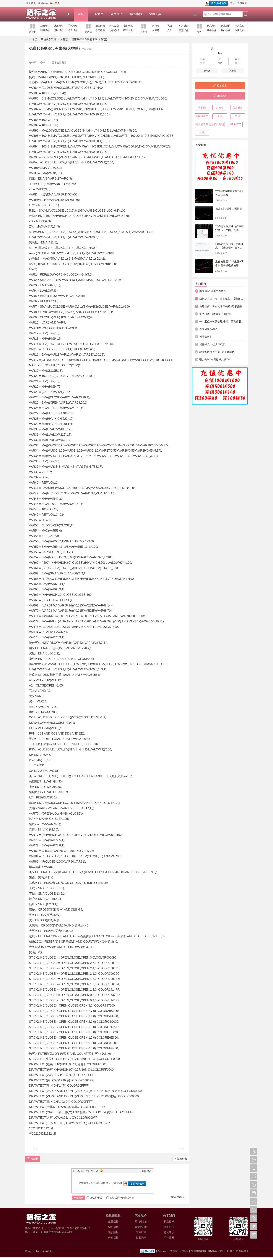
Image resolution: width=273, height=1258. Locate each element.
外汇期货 (114, 25)
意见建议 (225, 25)
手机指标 (72, 25)
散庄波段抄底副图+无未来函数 (217, 351)
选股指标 (59, 25)
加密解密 (100, 25)
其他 (201, 132)
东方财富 (183, 25)
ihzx (220, 53)
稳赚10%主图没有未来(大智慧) (89, 39)
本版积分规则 (177, 1197)
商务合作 (212, 30)
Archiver (163, 1250)
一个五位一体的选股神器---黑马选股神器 (222, 321)
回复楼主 (222, 85)
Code (97, 1171)
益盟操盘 (183, 30)
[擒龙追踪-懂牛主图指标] (204, 213)
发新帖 (34, 1158)
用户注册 (169, 1237)
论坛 (81, 14)
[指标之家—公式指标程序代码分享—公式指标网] (43, 14)
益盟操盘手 (201, 116)
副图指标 (45, 30)
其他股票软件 (48, 39)
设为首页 (31, 3)
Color (78, 1171)
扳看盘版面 (205, 336)
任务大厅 (97, 14)
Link (87, 1171)
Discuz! (44, 1250)
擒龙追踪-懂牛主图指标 (228, 208)
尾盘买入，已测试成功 (212, 344)
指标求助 (128, 25)
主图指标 (45, 25)
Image (83, 1171)
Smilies (101, 1171)
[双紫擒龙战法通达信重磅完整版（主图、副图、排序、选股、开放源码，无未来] (204, 231)
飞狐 (169, 25)
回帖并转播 (96, 1197)
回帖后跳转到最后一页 (122, 1197)
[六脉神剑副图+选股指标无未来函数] (204, 196)
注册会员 (239, 30)
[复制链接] (86, 48)
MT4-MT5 (235, 124)
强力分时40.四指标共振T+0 (215, 359)
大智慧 (155, 30)
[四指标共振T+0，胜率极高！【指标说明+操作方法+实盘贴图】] (204, 249)
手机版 (174, 1250)
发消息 (232, 70)
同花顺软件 (141, 1221)
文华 (169, 30)
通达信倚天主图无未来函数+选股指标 (220, 306)
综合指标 (72, 30)
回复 (35, 1148)
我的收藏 (225, 30)
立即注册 (242, 3)
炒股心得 (114, 30)
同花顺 (155, 25)
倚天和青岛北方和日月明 (209, 124)
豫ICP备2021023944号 (232, 1250)
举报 (181, 1148)
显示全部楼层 (59, 62)
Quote (92, 1171)
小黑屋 (184, 1250)
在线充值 (117, 14)
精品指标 (136, 14)
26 (220, 59)
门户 (68, 14)
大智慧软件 (141, 1226)
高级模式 (146, 1170)
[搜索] (245, 14)
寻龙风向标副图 (208, 329)
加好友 (207, 70)
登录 (232, 3)
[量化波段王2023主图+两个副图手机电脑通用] (204, 266)
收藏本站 (43, 3)
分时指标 (59, 30)
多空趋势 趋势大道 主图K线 (215, 313)
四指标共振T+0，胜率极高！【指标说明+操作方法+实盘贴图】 (229, 247)
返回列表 (182, 1158)
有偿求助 (128, 30)
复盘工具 (155, 14)
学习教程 (100, 30)
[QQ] (147, 1250)
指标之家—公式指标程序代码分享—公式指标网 (26, 39)
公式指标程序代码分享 (204, 1250)
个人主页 (239, 25)
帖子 (206, 14)
